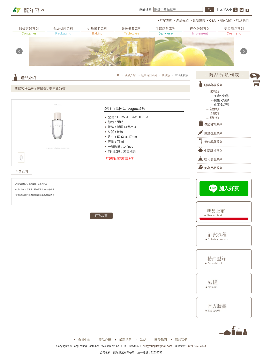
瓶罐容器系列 (29, 31)
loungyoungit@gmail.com (157, 345)
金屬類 (214, 113)
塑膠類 (214, 109)
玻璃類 (166, 75)
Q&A (212, 20)
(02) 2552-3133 (197, 345)
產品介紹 (182, 20)
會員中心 (84, 339)
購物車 (256, 79)
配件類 (214, 118)
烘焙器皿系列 (97, 31)
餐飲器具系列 (131, 31)
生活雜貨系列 (165, 31)
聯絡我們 (242, 20)
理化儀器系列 (200, 31)
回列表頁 (101, 215)
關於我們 (226, 20)
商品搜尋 (145, 9)
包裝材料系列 (63, 31)
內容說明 (21, 171)
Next (243, 51)
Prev (19, 51)
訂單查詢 (166, 20)
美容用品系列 (234, 31)
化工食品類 (221, 104)
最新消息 (199, 20)
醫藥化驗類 (221, 100)
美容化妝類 (221, 96)
